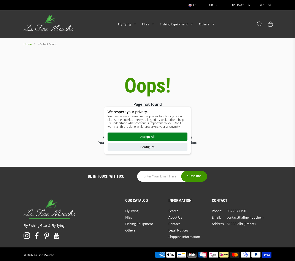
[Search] (259, 24)
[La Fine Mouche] (48, 24)
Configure (147, 147)
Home (28, 44)
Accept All (147, 137)
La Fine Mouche (44, 255)
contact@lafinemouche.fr (245, 217)
